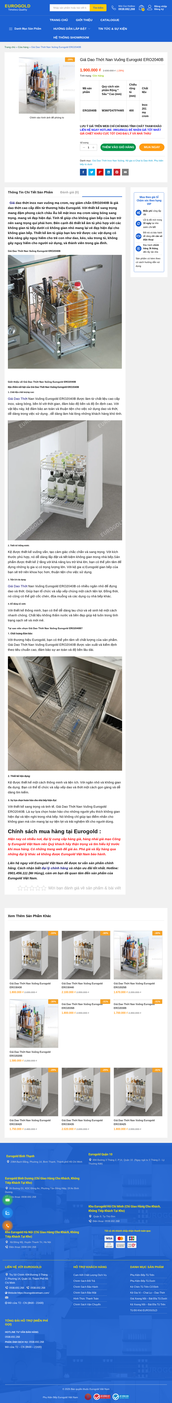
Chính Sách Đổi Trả (84, 1280)
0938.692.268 (16, 1287)
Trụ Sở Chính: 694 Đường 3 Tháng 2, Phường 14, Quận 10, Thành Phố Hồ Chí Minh (26, 1278)
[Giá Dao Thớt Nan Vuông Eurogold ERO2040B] (83, 172)
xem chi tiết (149, 227)
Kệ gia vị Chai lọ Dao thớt (139, 160)
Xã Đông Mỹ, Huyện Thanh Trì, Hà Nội (30, 1242)
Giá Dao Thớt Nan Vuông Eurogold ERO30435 (82, 1122)
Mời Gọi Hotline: (127, 6)
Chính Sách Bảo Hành (85, 1286)
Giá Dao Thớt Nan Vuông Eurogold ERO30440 (82, 985)
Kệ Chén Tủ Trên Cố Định (144, 1286)
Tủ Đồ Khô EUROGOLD (143, 1310)
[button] (30, 978)
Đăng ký (159, 9)
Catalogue (109, 20)
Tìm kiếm (98, 7)
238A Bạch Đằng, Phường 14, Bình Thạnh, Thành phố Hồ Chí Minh (46, 1161)
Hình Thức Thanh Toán (86, 1298)
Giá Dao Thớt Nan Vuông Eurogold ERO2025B (134, 985)
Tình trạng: (86, 75)
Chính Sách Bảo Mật (84, 1292)
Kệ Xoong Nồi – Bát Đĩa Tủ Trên (147, 1304)
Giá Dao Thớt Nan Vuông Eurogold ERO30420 (30, 1122)
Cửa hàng (23, 47)
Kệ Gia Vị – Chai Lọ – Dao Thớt (147, 1292)
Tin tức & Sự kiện (112, 28)
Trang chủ (59, 20)
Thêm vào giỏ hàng (118, 147)
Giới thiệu (84, 20)
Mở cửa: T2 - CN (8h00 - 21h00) (26, 1302)
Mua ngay (152, 147)
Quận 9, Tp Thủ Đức (104, 1216)
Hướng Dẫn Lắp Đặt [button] (70, 28)
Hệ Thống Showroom (71, 37)
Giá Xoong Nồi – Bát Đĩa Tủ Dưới (148, 1298)
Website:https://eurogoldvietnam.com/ (28, 1292)
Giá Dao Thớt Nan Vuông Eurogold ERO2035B (82, 1006)
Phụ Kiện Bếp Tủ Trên (142, 1275)
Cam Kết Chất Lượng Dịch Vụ (89, 1275)
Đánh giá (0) (69, 192)
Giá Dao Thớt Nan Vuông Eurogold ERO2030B (134, 1006)
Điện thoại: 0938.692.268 (22, 1197)
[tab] (32, 194)
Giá (12, 203)
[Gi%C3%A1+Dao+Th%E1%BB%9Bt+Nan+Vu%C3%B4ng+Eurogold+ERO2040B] (91, 172)
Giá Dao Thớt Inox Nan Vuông (108, 160)
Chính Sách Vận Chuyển (87, 1304)
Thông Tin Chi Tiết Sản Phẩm (30, 192)
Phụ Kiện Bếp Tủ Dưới (142, 1280)
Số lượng (84, 143)
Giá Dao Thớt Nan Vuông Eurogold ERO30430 (30, 985)
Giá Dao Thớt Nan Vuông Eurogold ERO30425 (134, 1122)
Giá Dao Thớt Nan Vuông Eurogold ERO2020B (30, 1053)
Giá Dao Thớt (17, 398)
